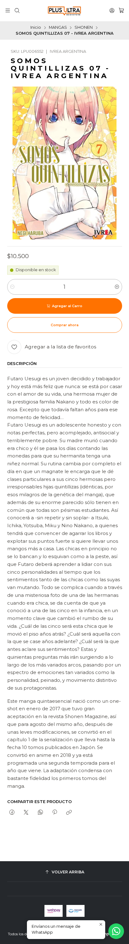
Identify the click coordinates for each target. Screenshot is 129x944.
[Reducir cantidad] (12, 286)
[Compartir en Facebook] (12, 812)
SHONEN (84, 28)
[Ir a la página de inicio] (64, 10)
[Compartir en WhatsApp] (40, 812)
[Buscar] (17, 10)
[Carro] (121, 11)
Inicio (35, 28)
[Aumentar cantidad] (117, 286)
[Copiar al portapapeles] (69, 812)
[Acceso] (112, 10)
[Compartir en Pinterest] (54, 812)
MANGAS (58, 28)
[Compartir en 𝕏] (26, 812)
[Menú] (7, 10)
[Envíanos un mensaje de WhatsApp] (116, 931)
